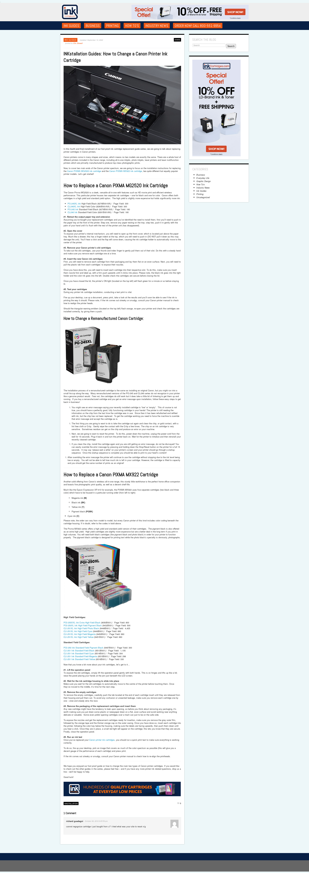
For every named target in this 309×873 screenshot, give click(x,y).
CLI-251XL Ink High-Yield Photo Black (81, 628)
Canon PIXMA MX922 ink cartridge (125, 171)
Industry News (156, 25)
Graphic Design (203, 181)
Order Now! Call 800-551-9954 (198, 25)
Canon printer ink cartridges (102, 739)
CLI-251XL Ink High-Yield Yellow (79, 636)
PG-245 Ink (73, 209)
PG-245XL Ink (74, 203)
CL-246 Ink (72, 212)
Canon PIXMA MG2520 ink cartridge (84, 171)
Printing (112, 25)
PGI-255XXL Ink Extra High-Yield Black (82, 622)
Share (177, 40)
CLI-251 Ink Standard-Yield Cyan (79, 653)
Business (93, 25)
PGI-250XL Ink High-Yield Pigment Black (83, 625)
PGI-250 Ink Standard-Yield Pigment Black (83, 647)
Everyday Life (202, 177)
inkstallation (71, 803)
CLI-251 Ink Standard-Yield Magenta (80, 656)
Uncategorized (203, 197)
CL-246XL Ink (74, 206)
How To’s (132, 25)
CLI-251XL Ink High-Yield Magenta (80, 634)
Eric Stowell (77, 43)
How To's (200, 184)
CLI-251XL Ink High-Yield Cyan (78, 631)
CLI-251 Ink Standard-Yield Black (79, 650)
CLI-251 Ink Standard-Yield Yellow (79, 659)
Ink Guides (71, 25)
